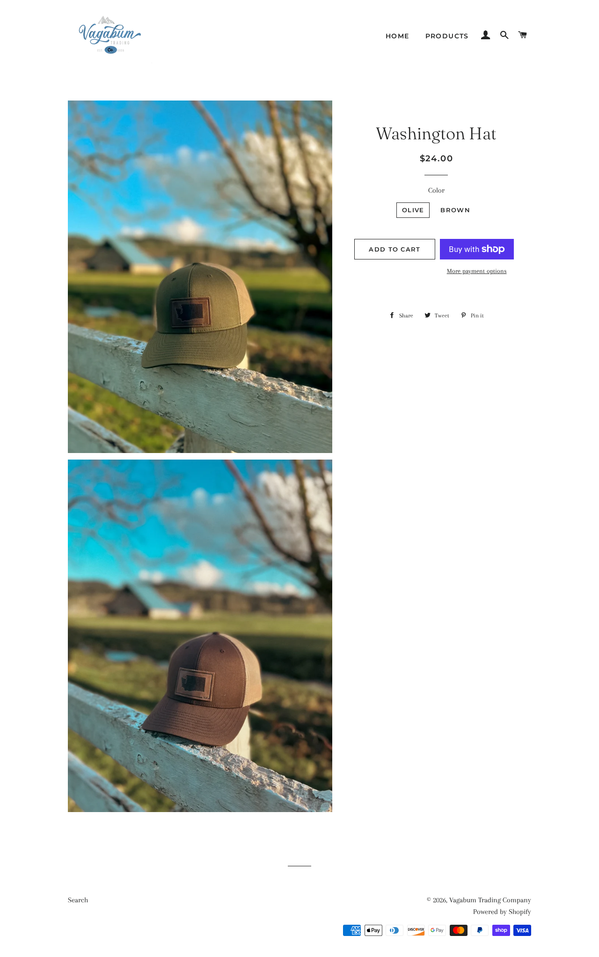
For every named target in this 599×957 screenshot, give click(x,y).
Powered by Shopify (502, 911)
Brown (455, 210)
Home (397, 36)
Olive (413, 210)
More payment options (477, 270)
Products (447, 36)
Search (78, 900)
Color (436, 190)
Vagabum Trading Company (490, 900)
